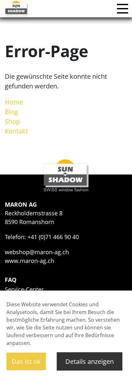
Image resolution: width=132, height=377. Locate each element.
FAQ (10, 279)
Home (14, 102)
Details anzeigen (89, 361)
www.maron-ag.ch (29, 261)
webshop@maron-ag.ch (37, 252)
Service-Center (24, 289)
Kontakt (16, 131)
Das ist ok (26, 361)
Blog (11, 111)
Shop (12, 121)
